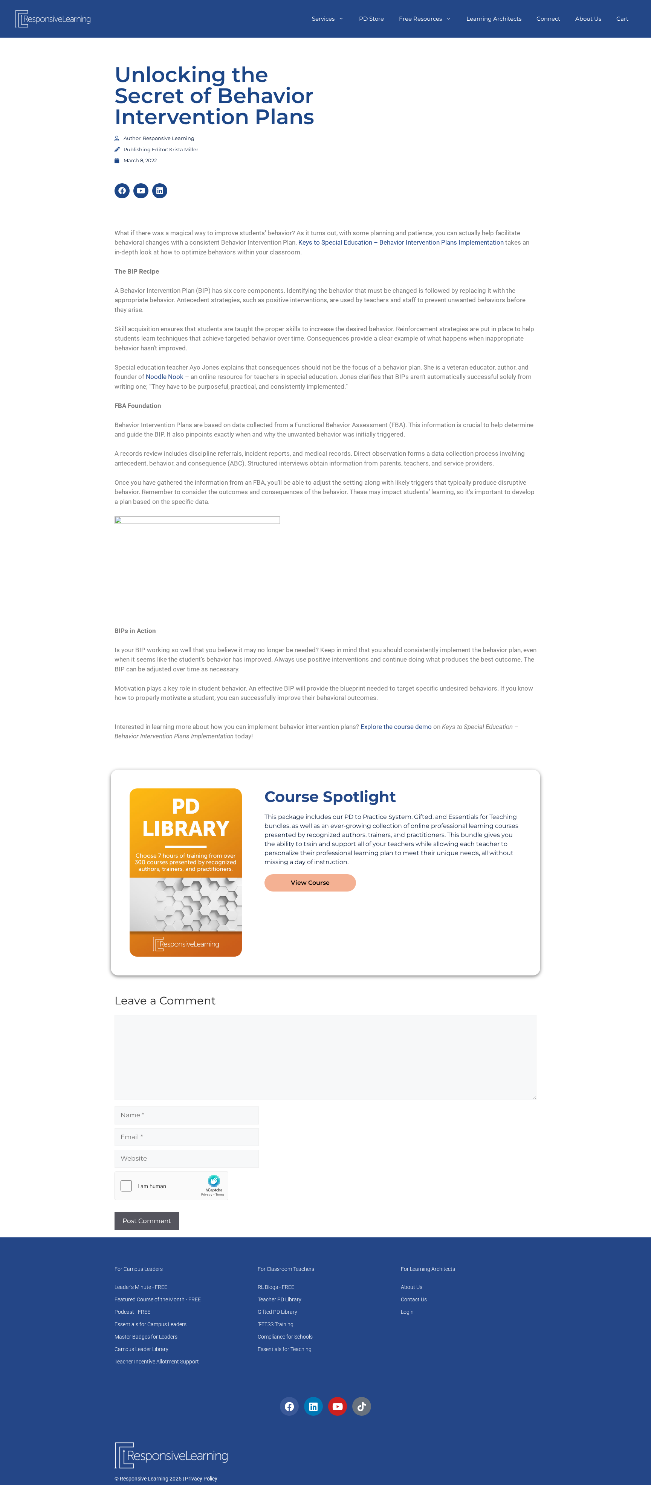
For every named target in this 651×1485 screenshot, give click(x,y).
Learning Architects (493, 18)
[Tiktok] (361, 1406)
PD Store (371, 18)
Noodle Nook (164, 376)
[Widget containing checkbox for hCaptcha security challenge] (171, 1186)
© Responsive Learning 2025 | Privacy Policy (166, 1479)
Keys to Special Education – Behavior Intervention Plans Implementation (401, 242)
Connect (548, 18)
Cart (622, 18)
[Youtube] (140, 190)
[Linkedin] (159, 190)
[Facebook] (122, 190)
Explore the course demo (396, 726)
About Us (588, 18)
